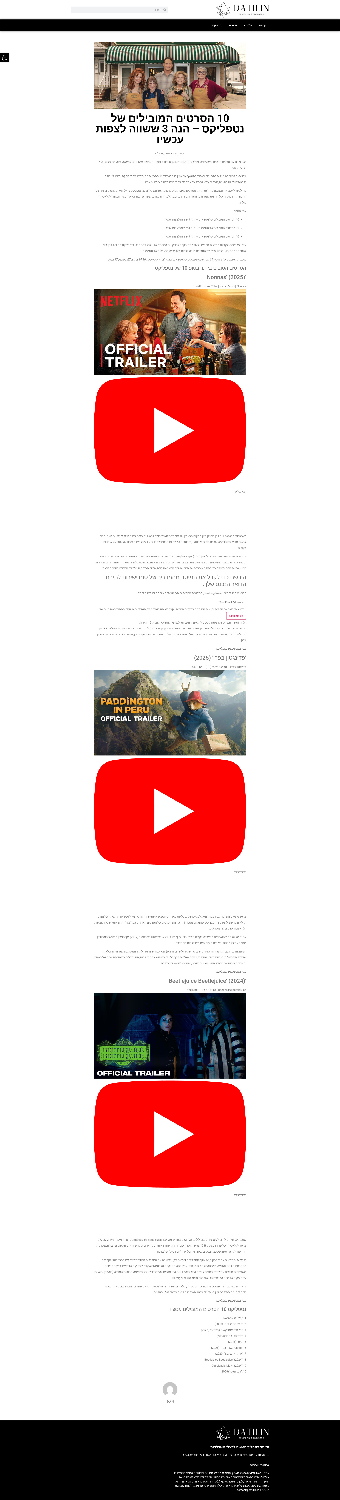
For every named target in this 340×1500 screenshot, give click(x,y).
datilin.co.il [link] (256, 1473)
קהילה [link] (262, 25)
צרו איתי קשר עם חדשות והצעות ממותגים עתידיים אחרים (210, 609)
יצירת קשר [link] (216, 25)
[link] (4, 57)
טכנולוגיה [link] (158, 153)
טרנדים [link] (233, 25)
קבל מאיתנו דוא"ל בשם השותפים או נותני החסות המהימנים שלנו (136, 609)
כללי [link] (249, 25)
